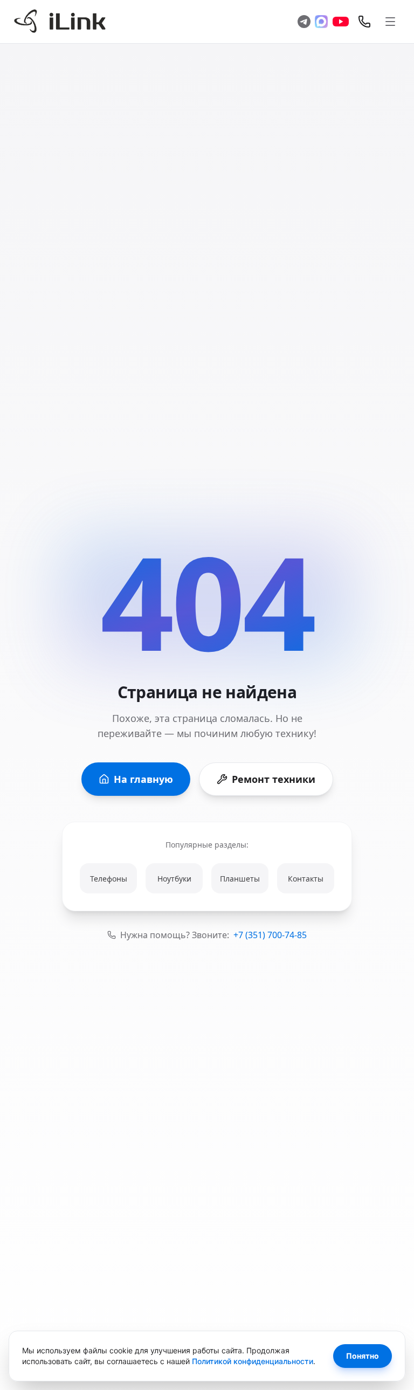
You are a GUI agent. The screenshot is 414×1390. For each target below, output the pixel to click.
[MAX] (321, 21)
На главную (143, 779)
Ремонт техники (273, 779)
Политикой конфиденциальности (252, 1361)
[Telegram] (304, 21)
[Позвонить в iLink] (364, 21)
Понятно (362, 1355)
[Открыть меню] (390, 21)
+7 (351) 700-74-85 (270, 935)
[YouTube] (340, 21)
